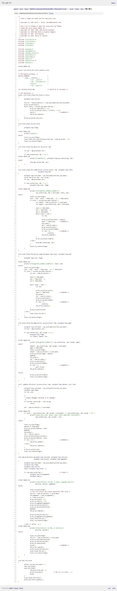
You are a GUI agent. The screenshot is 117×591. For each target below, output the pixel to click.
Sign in (113, 3)
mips (77, 9)
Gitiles (11, 588)
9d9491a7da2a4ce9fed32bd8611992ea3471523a (48, 9)
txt (109, 588)
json (113, 588)
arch (71, 9)
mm (82, 9)
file (51, 13)
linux (26, 9)
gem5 (16, 9)
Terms (21, 588)
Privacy (16, 588)
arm (21, 9)
